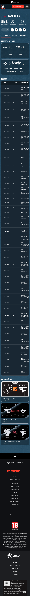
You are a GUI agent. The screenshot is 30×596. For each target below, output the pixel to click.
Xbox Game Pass (15, 486)
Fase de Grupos (11, 71)
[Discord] (15, 456)
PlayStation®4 (15, 498)
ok (24, 592)
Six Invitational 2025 (25, 165)
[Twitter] (20, 29)
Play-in (11, 55)
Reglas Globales (15, 512)
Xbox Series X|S (15, 489)
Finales (21, 71)
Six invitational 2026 (25, 118)
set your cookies (15, 593)
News (15, 571)
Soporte (15, 574)
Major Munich (25, 131)
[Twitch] (12, 29)
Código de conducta (15, 515)
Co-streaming (17, 6)
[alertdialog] (15, 588)
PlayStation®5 (15, 495)
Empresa (15, 568)
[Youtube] (24, 29)
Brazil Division (24, 250)
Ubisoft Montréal (15, 479)
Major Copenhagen (24, 207)
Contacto (15, 580)
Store (15, 562)
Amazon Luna (15, 504)
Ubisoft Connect (15, 565)
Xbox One (15, 492)
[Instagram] (16, 29)
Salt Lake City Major (24, 102)
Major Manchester (24, 183)
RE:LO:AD (24, 157)
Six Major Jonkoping (24, 231)
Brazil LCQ (24, 212)
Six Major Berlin (24, 257)
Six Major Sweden (24, 308)
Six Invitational (25, 193)
